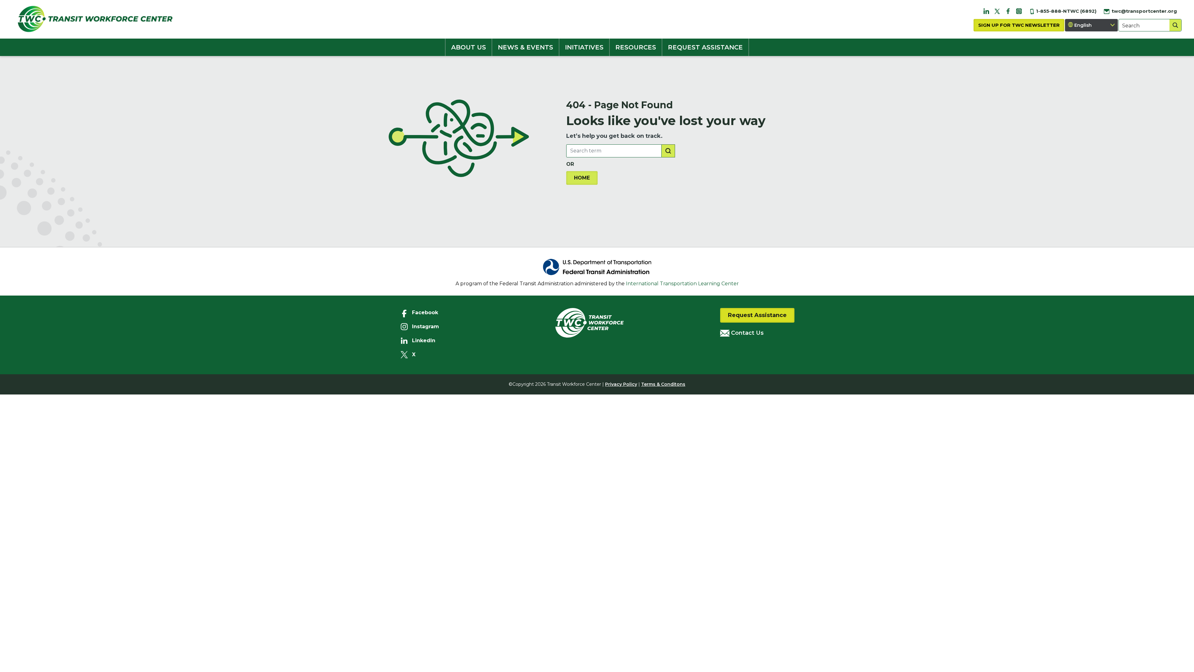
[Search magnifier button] (1175, 25)
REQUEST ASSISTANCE (705, 47)
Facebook (425, 312)
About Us (468, 47)
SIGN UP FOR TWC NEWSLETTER (1019, 25)
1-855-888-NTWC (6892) (1065, 11)
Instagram (425, 326)
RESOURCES (635, 47)
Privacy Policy (621, 384)
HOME (582, 178)
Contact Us (746, 332)
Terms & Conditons (663, 384)
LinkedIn (423, 340)
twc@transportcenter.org (1143, 11)
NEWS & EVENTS (525, 47)
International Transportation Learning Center (682, 284)
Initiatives (584, 47)
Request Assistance (757, 315)
